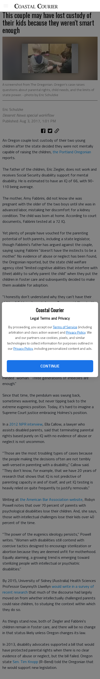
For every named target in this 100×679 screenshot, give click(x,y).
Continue (50, 366)
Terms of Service (65, 326)
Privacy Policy (75, 332)
